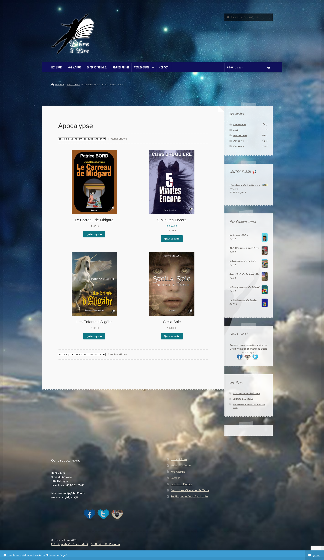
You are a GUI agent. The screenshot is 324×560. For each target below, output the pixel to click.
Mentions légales (181, 484)
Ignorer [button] (316, 555)
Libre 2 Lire (179, 459)
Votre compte (141, 67)
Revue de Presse (121, 67)
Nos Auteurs (74, 67)
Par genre (238, 146)
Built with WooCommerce (105, 544)
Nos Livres (56, 67)
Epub (235, 130)
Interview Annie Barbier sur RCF (249, 406)
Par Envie (238, 141)
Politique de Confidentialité (189, 496)
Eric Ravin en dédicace (246, 393)
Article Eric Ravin (243, 399)
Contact (164, 67)
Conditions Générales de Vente (190, 490)
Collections (239, 124)
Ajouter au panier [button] (94, 234)
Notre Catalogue (181, 465)
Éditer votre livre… (97, 67)
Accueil (59, 84)
